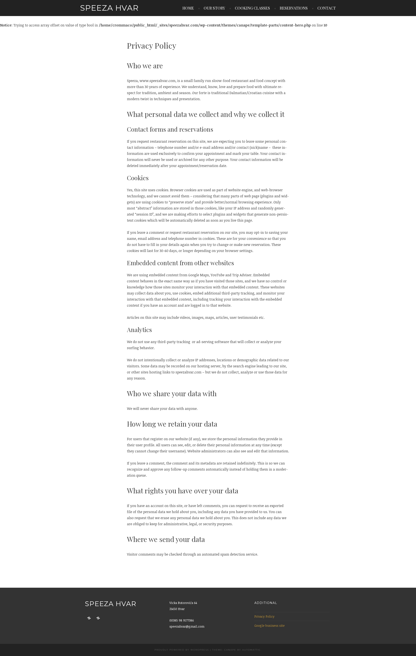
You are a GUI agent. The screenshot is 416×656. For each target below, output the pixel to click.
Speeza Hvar (109, 8)
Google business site (269, 625)
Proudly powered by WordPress (181, 649)
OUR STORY (214, 8)
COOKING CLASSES (252, 8)
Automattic (251, 649)
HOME (188, 8)
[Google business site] (98, 618)
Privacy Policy (264, 616)
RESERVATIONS (294, 8)
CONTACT (326, 8)
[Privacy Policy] (89, 618)
